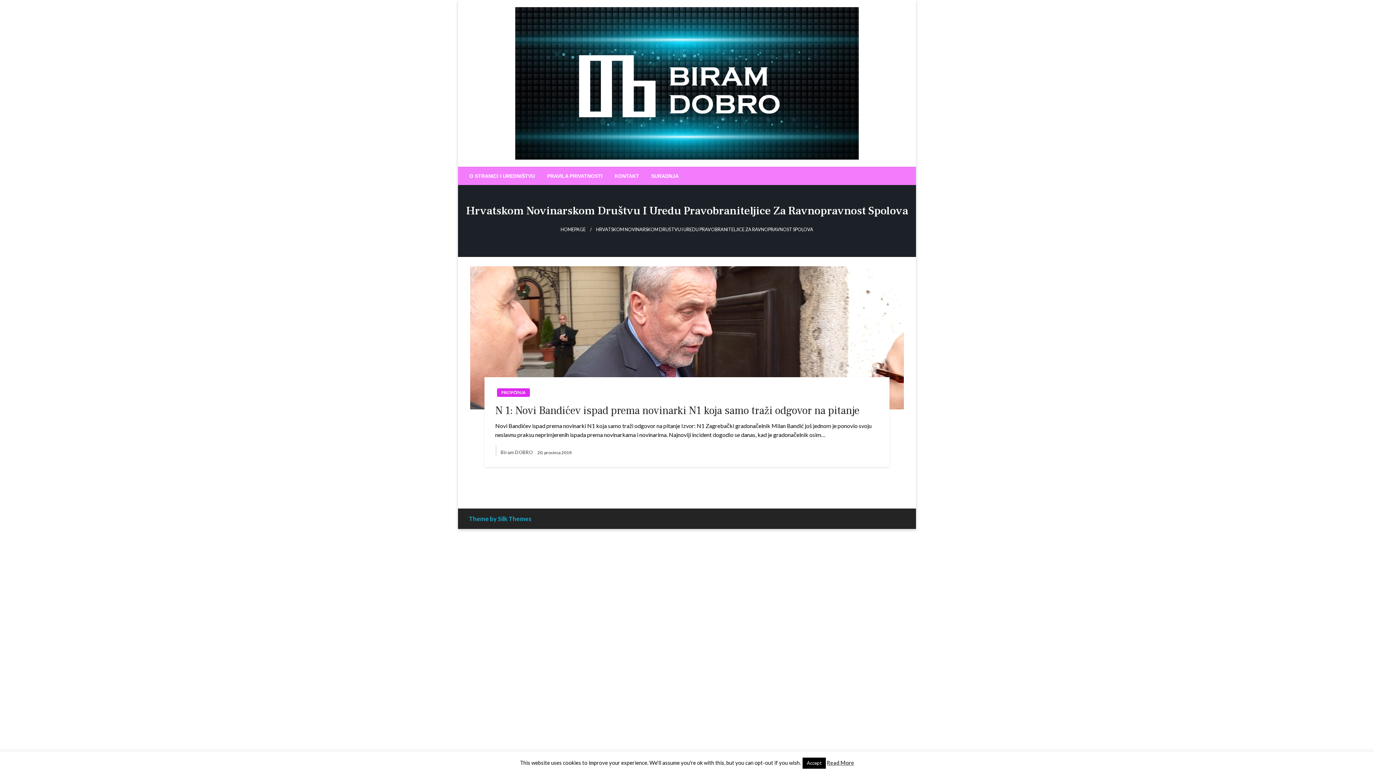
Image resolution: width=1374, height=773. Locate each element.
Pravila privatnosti (575, 176)
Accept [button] (814, 763)
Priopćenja (513, 392)
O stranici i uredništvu (502, 176)
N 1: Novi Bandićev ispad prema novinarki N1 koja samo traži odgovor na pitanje (677, 411)
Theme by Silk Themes (500, 518)
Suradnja (665, 176)
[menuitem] (502, 176)
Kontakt (627, 176)
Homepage (573, 229)
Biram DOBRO (517, 452)
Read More (840, 762)
